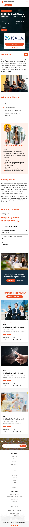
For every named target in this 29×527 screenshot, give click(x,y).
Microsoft (14, 477)
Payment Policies (14, 513)
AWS (14, 468)
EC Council (14, 473)
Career (14, 459)
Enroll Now (14, 44)
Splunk (14, 482)
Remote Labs (14, 504)
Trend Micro (14, 485)
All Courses (8, 5)
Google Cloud (14, 475)
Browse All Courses (14, 296)
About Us (14, 456)
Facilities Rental (14, 499)
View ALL (14, 487)
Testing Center (14, 506)
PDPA (14, 515)
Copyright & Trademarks (14, 518)
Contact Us (14, 461)
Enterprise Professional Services (14, 496)
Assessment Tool (14, 494)
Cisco (14, 470)
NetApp (14, 480)
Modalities (14, 501)
